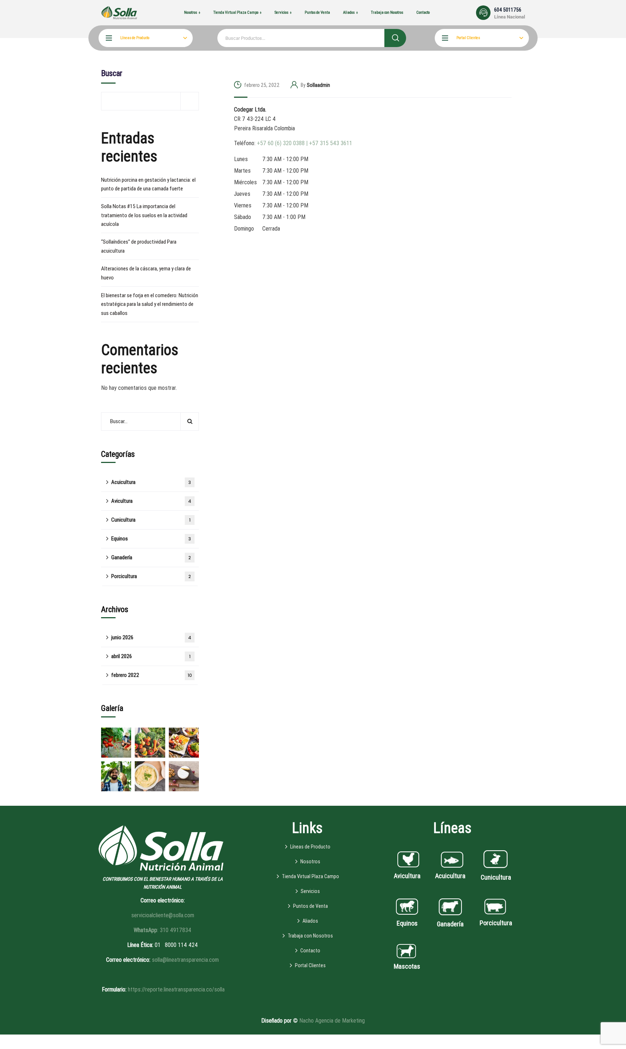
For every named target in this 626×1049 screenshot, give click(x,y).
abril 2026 (151, 656)
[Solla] (119, 12)
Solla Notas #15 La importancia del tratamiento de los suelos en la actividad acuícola (144, 215)
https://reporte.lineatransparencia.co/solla (176, 989)
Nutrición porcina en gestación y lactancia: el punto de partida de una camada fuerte (148, 184)
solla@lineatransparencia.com (185, 959)
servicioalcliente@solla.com (162, 915)
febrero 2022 (151, 675)
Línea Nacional (509, 17)
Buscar (111, 73)
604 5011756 (507, 10)
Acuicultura (151, 482)
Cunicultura (151, 520)
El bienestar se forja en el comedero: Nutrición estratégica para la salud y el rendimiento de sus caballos (149, 304)
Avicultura (151, 501)
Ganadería (151, 557)
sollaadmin (318, 85)
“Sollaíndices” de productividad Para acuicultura (138, 246)
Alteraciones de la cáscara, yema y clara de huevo (146, 273)
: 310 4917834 (162, 930)
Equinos (151, 538)
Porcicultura (151, 576)
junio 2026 (151, 637)
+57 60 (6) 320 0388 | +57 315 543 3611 (304, 143)
